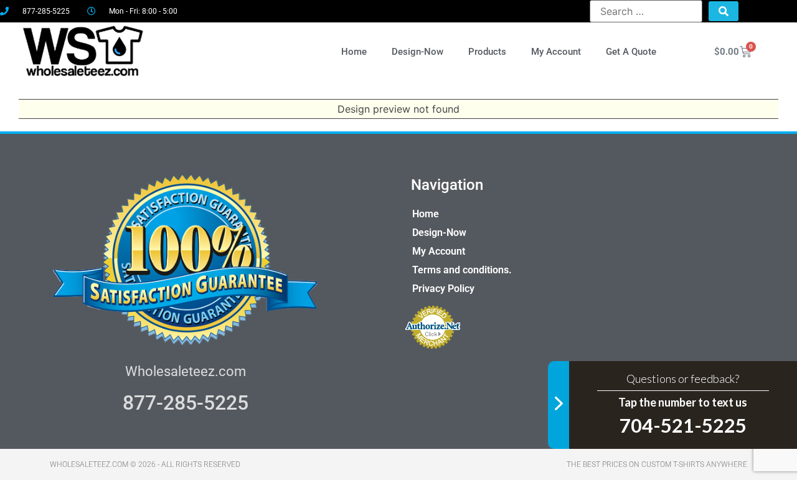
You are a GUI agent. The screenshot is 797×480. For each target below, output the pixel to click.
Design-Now (417, 51)
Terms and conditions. (462, 270)
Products (487, 51)
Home (354, 51)
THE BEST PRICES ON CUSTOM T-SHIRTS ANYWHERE (657, 464)
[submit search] (723, 11)
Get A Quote (631, 51)
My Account (556, 51)
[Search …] (646, 11)
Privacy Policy (443, 288)
